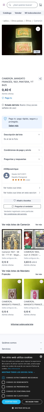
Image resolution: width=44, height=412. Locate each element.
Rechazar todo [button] (32, 402)
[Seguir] (38, 29)
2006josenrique (11, 169)
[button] (22, 134)
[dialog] (22, 383)
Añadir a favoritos (24, 201)
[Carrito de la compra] (40, 5)
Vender (18, 13)
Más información (14, 369)
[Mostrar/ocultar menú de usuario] (3, 5)
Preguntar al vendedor (24, 206)
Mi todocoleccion (33, 13)
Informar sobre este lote (22, 324)
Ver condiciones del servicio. (15, 214)
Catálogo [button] (7, 13)
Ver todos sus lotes (12, 188)
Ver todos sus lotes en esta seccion (19, 192)
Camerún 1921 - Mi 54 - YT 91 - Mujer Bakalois (10, 253)
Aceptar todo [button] (11, 402)
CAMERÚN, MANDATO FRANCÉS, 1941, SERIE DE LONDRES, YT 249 (12, 303)
